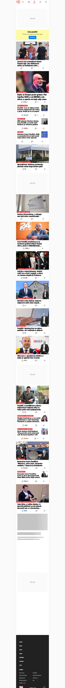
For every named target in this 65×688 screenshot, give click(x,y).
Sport (20, 649)
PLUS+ (21, 642)
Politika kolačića (23, 680)
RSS (33, 680)
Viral (20, 665)
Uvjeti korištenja (23, 675)
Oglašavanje (22, 678)
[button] (22, 1)
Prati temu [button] (32, 37)
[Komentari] (36, 425)
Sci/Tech (21, 661)
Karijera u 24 (22, 683)
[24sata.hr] (18, 2)
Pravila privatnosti (37, 675)
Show (20, 653)
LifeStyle (21, 657)
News (20, 645)
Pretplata (35, 672)
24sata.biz (35, 678)
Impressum (21, 672)
